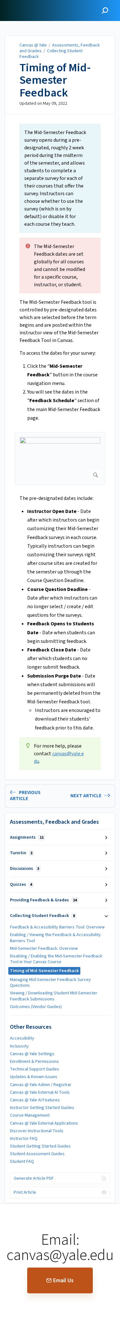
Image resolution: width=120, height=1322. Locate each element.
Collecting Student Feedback (51, 54)
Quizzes (21, 884)
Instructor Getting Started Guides (42, 1108)
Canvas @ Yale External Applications (44, 1123)
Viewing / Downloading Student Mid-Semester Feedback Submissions (53, 996)
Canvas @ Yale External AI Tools (40, 1092)
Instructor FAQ (23, 1138)
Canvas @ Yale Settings (32, 1054)
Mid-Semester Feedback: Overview (44, 948)
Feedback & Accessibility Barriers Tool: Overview (57, 927)
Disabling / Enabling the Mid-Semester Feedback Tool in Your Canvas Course (56, 959)
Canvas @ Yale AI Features (35, 1100)
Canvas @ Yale (33, 45)
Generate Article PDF (34, 1178)
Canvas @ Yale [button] (23, 3)
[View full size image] (60, 458)
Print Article (25, 1192)
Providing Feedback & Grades (43, 900)
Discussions (24, 868)
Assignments (27, 837)
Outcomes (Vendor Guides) (36, 1007)
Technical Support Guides (34, 1069)
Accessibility (22, 1038)
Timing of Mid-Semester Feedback (55, 80)
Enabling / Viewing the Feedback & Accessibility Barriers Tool (55, 938)
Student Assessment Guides (37, 1154)
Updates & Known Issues (33, 1077)
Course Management (30, 1115)
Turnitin (21, 853)
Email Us (63, 1280)
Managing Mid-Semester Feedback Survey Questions (50, 983)
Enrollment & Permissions (34, 1061)
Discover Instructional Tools (36, 1131)
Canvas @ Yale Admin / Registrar (40, 1085)
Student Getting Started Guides (40, 1146)
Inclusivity (19, 1046)
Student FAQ (22, 1161)
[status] (60, 178)
